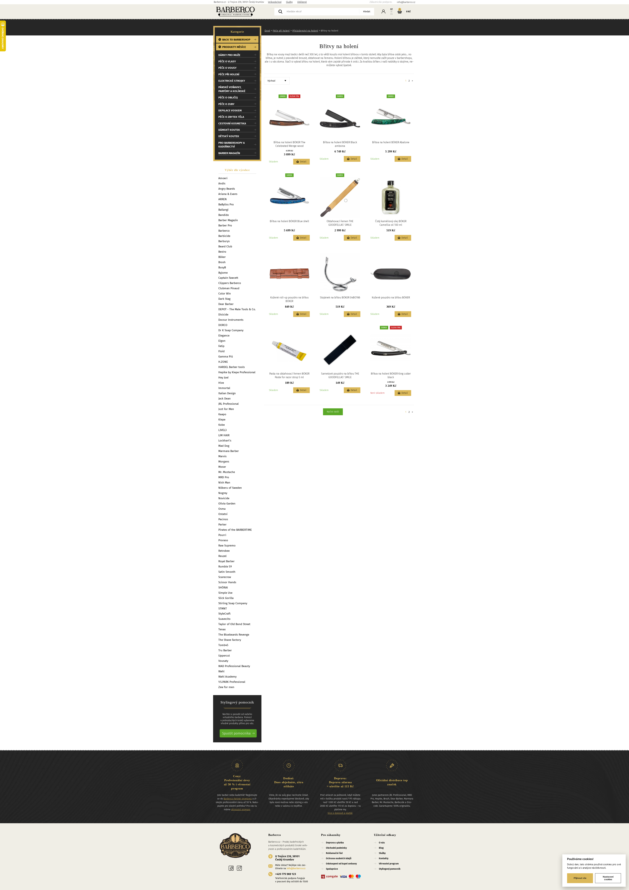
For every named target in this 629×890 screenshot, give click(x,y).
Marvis (222, 456)
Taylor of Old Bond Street (234, 624)
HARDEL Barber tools (231, 367)
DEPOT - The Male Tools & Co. (237, 309)
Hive (221, 383)
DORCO (222, 325)
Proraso (223, 540)
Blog (381, 848)
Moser (222, 467)
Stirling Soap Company (232, 603)
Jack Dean (224, 398)
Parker (222, 524)
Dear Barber (226, 304)
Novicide (223, 498)
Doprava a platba (335, 842)
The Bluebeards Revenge (233, 634)
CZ (391, 9)
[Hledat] (280, 11)
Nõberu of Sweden (230, 488)
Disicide (223, 314)
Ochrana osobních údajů (338, 858)
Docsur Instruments (230, 320)
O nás (382, 842)
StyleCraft (224, 613)
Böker (222, 257)
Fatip (221, 346)
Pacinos (223, 519)
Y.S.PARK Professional (231, 682)
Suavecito (224, 619)
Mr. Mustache (226, 472)
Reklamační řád (334, 853)
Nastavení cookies (608, 878)
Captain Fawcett (228, 278)
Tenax (222, 629)
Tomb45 (223, 645)
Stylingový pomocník (389, 869)
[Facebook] (231, 868)
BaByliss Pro (226, 204)
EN (391, 14)
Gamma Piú (225, 356)
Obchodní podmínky (336, 848)
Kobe (221, 425)
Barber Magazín (228, 220)
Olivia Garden (226, 503)
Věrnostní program (389, 863)
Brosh (222, 262)
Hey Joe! (223, 377)
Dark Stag (224, 299)
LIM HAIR (223, 435)
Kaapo (222, 414)
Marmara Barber (228, 451)
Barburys (224, 241)
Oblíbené (302, 2)
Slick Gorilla (226, 598)
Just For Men (226, 409)
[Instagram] (239, 868)
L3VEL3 (222, 430)
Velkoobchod (274, 2)
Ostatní (223, 514)
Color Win (224, 293)
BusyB (222, 267)
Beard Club (225, 246)
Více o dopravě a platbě (340, 813)
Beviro (222, 251)
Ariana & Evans (227, 194)
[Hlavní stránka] (244, 11)
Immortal (224, 388)
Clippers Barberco (229, 283)
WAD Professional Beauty (234, 666)
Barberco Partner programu (238, 798)
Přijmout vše (580, 878)
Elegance (223, 335)
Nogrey (222, 493)
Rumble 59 (225, 566)
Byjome (223, 272)
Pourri (222, 535)
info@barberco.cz (296, 868)
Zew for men (226, 687)
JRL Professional (228, 404)
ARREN (222, 199)
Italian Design (227, 393)
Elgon (221, 341)
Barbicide (224, 236)
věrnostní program (240, 809)
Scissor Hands (227, 582)
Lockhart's (224, 440)
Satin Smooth (226, 572)
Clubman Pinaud (228, 288)
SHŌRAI (223, 587)
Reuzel (222, 556)
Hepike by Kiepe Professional (236, 372)
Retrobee (224, 551)
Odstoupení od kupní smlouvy (341, 863)
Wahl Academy (227, 676)
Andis (221, 183)
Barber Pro (225, 225)
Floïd (221, 351)
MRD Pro (223, 477)
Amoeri (223, 178)
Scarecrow (224, 577)
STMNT (222, 608)
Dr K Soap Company (230, 330)
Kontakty (383, 858)
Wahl (221, 671)
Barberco (224, 230)
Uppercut (224, 655)
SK (391, 11)
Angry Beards (226, 188)
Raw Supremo (227, 545)
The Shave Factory (229, 640)
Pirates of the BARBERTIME (235, 530)
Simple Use (225, 593)
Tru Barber (225, 650)
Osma (222, 509)
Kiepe (221, 419)
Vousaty (223, 661)
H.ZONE (223, 362)
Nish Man (224, 482)
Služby (289, 2)
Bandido (223, 215)
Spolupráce (332, 869)
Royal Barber (226, 561)
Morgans (223, 461)
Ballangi (223, 209)
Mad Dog (223, 446)
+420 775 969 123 (285, 874)
